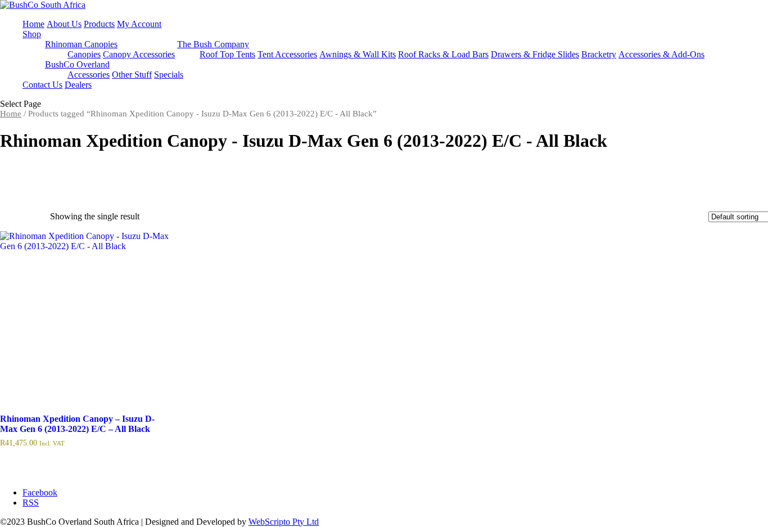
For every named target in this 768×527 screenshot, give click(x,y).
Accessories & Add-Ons (661, 54)
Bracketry (598, 54)
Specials (168, 74)
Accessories (88, 74)
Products (99, 24)
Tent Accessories (287, 54)
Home (33, 24)
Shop (31, 34)
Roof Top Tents (227, 54)
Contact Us (42, 84)
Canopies (84, 54)
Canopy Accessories (139, 54)
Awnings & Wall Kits (357, 54)
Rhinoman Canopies (81, 44)
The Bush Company (213, 44)
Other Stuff (132, 74)
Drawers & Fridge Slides (535, 54)
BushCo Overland (77, 64)
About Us (64, 24)
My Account (139, 24)
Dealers (78, 84)
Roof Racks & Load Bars (443, 54)
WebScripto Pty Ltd (284, 521)
